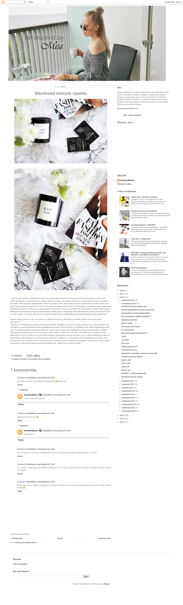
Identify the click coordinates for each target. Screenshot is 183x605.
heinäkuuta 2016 (128, 391)
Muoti (40, 359)
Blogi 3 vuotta (127, 323)
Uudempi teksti (17, 538)
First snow (125, 343)
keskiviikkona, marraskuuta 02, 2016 (40, 378)
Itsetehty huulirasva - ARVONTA (143, 225)
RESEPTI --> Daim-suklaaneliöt (134, 373)
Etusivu (60, 538)
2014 (122, 419)
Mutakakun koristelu (129, 320)
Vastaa (19, 385)
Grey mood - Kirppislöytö (140, 239)
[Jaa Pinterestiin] (38, 355)
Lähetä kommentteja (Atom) (25, 543)
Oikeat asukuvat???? (130, 347)
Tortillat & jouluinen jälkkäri (132, 357)
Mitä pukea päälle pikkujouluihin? (135, 333)
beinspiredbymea (31, 395)
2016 (122, 297)
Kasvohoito (23, 359)
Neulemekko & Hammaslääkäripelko (136, 313)
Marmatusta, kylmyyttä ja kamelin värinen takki (139, 353)
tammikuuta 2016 (129, 411)
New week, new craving (131, 327)
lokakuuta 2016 (128, 381)
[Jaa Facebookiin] (35, 355)
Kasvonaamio (33, 359)
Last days (125, 340)
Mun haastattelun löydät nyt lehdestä (136, 316)
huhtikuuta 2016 (128, 401)
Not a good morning (129, 350)
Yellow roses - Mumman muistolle (144, 197)
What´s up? (126, 370)
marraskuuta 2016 (129, 304)
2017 (122, 294)
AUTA (124, 337)
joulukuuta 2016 (128, 300)
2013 (122, 422)
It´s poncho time (128, 330)
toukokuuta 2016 (128, 398)
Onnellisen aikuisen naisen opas (134, 306)
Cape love (126, 367)
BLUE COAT (126, 360)
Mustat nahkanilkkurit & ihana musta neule (138, 310)
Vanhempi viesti (104, 538)
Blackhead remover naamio (132, 377)
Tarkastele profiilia (124, 184)
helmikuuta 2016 (128, 408)
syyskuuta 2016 (128, 384)
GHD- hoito (126, 363)
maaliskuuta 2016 (129, 404)
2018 (122, 291)
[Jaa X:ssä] (33, 355)
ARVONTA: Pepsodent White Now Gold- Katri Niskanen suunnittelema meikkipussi (148, 254)
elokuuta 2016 (127, 388)
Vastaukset (24, 390)
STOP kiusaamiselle (139, 268)
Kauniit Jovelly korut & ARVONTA (144, 211)
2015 (122, 415)
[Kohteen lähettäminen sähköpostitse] (27, 355)
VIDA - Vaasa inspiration (132, 115)
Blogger (107, 584)
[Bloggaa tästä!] (30, 355)
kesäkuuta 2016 (128, 394)
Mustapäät (46, 359)
